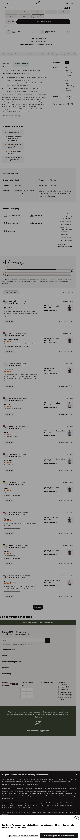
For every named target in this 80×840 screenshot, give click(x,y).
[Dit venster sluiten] (76, 819)
